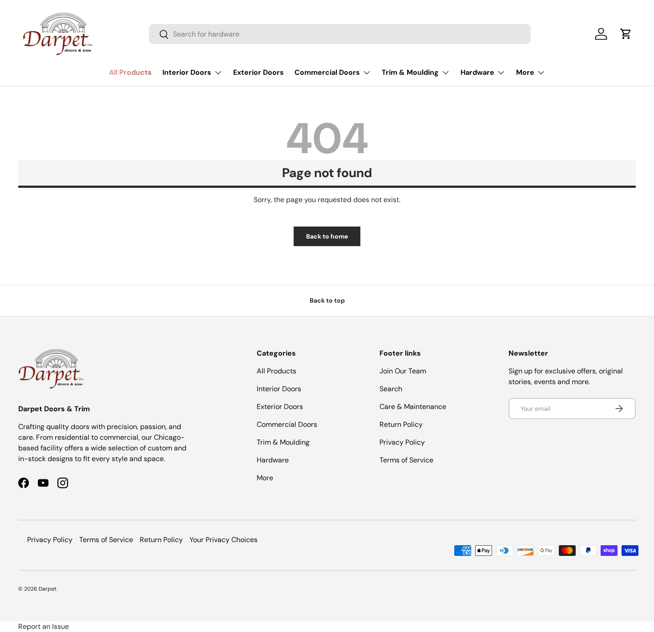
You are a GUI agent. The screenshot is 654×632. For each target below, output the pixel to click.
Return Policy (401, 424)
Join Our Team (402, 371)
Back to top (327, 300)
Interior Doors (186, 72)
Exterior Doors (258, 72)
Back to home (327, 236)
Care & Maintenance (412, 406)
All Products (130, 72)
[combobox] (340, 34)
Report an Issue (43, 626)
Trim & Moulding (410, 72)
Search (390, 388)
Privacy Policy (402, 442)
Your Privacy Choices (224, 539)
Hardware (477, 72)
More (525, 72)
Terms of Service (406, 460)
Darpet (48, 588)
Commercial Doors (327, 72)
